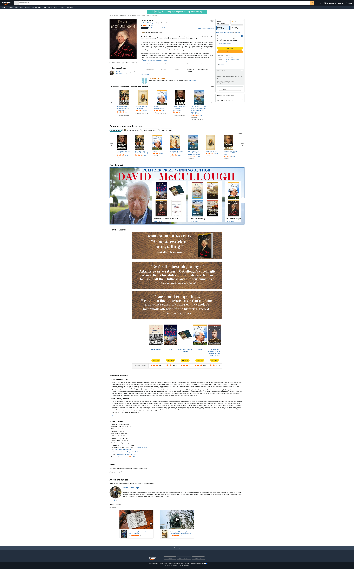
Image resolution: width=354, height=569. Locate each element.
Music (56, 7)
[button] (4, 7)
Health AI (10, 7)
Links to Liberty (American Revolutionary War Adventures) (141, 532)
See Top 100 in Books (140, 447)
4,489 (126, 155)
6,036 (179, 155)
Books (111, 15)
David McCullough (148, 23)
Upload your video (116, 472)
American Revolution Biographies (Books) (127, 452)
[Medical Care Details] (33, 7)
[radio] (223, 22)
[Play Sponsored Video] (177, 520)
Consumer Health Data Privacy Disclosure (178, 563)
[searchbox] (164, 3)
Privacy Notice (163, 563)
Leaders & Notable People (133, 15)
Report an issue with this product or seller (155, 60)
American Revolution (151, 15)
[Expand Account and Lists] (335, 3)
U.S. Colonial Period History (123, 449)
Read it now (192, 80)
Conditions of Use (153, 563)
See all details (145, 74)
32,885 (216, 153)
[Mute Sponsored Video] (151, 527)
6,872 (162, 153)
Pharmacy (63, 7)
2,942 (233, 157)
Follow (131, 72)
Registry (50, 7)
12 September (229, 57)
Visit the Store (158, 221)
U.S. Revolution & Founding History (126, 454)
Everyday (70, 7)
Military (143, 15)
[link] (124, 107)
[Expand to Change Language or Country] (174, 558)
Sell (45, 7)
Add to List (223, 89)
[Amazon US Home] (152, 559)
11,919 (198, 157)
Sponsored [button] (112, 507)
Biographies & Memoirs (120, 15)
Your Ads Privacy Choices (197, 563)
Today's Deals (19, 7)
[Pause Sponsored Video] (151, 523)
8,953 (144, 155)
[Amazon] (6, 2)
